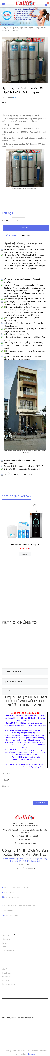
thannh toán (6, 973)
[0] (46, 4)
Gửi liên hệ (40, 803)
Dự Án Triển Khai (8, 950)
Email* (6, 780)
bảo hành (5, 969)
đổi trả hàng (6, 980)
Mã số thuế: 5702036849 (25, 868)
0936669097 (33, 836)
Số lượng (5, 220)
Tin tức (4, 943)
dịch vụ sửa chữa (8, 984)
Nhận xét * (6, 786)
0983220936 (9, 892)
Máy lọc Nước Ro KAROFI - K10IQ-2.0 (25, 545)
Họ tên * (6, 774)
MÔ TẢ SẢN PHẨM (12, 235)
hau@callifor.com (11, 916)
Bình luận (26, 235)
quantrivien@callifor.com (26, 843)
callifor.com (30, 1054)
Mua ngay (26, 228)
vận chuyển (6, 977)
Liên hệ (4, 947)
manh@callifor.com (11, 897)
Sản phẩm (6, 939)
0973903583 (26, 839)
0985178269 (20, 836)
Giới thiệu (5, 935)
